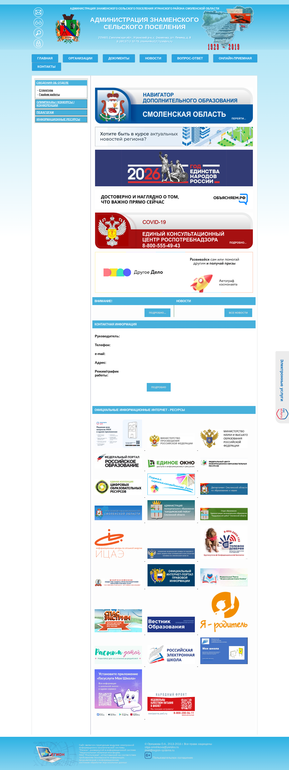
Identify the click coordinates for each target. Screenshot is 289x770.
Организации (80, 58)
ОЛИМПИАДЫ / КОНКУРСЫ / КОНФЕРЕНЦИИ (55, 104)
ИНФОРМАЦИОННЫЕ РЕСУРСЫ (58, 119)
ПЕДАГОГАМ (45, 112)
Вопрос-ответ (190, 58)
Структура (46, 90)
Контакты (46, 66)
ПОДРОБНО (158, 387)
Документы (118, 58)
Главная (45, 58)
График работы (49, 94)
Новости (153, 58)
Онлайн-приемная (235, 58)
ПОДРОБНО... (157, 312)
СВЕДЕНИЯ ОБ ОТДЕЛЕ (52, 82)
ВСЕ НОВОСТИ (238, 312)
